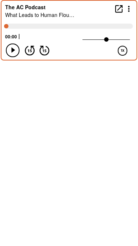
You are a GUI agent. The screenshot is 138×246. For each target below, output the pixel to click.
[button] (129, 8)
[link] (119, 8)
